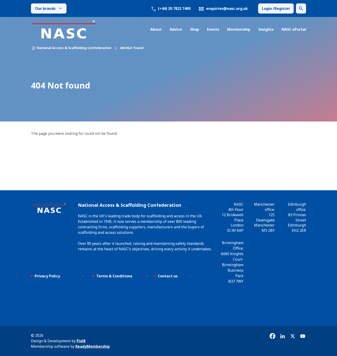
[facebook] (272, 336)
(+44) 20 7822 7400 (174, 8)
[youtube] (302, 336)
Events (213, 29)
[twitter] (292, 336)
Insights (265, 29)
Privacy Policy (47, 276)
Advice (176, 29)
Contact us (168, 276)
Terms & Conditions (114, 276)
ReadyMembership (92, 346)
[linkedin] (282, 336)
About (156, 29)
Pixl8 (81, 340)
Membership (238, 29)
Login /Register (276, 8)
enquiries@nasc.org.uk (227, 8)
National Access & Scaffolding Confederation (74, 48)
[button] (301, 8)
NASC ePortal (294, 29)
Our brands (45, 8)
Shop (194, 29)
